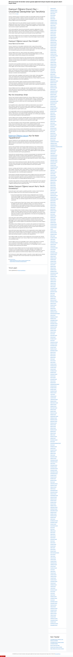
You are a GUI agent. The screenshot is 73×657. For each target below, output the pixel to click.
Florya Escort (53, 249)
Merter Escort (53, 428)
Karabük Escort (53, 321)
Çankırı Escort (53, 151)
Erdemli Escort (53, 215)
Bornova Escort (53, 128)
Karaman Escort (53, 326)
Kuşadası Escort (53, 391)
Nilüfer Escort (53, 453)
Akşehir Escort (53, 32)
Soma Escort (52, 549)
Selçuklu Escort (53, 512)
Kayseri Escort (53, 347)
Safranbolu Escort (54, 483)
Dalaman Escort (53, 180)
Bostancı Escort (53, 129)
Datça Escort (53, 182)
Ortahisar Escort (53, 466)
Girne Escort (52, 264)
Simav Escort (53, 535)
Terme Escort (53, 566)
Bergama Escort (53, 102)
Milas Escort (52, 434)
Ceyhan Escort (53, 165)
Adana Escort (53, 8)
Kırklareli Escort (53, 365)
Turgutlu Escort (53, 579)
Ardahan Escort (53, 54)
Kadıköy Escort (53, 310)
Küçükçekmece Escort (54, 384)
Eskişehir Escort (53, 234)
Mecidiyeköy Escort (54, 416)
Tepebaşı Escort (53, 564)
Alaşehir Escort (53, 37)
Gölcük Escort (53, 266)
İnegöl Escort (53, 298)
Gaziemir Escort (53, 254)
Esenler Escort (53, 230)
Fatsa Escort (52, 241)
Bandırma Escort (53, 87)
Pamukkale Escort (54, 473)
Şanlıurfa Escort (53, 497)
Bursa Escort (52, 139)
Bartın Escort (53, 89)
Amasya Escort (53, 45)
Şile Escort (52, 529)
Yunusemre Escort (54, 620)
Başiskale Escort (53, 92)
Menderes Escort (53, 419)
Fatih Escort (52, 239)
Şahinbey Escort (53, 485)
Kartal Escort (53, 337)
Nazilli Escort (53, 448)
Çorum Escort (53, 175)
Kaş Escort (52, 340)
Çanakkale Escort (53, 145)
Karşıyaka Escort (53, 335)
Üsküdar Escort (53, 596)
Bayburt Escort (53, 97)
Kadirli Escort (53, 308)
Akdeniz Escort (53, 27)
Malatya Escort (53, 404)
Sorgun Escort (53, 551)
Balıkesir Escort (53, 86)
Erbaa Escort (53, 212)
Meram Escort (53, 424)
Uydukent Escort (53, 598)
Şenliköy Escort (53, 514)
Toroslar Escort (53, 574)
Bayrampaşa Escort (54, 101)
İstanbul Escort (53, 305)
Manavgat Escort (53, 407)
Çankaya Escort (53, 150)
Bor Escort (52, 126)
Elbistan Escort (53, 210)
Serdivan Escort (53, 515)
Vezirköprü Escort (53, 601)
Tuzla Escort (52, 588)
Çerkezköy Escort (53, 161)
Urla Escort (52, 593)
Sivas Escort (52, 542)
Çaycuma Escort (53, 156)
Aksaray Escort (53, 30)
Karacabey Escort (53, 323)
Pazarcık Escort (53, 476)
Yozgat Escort (53, 616)
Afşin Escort (52, 13)
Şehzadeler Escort (54, 510)
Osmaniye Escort (53, 470)
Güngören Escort (53, 276)
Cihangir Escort (53, 171)
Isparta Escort (53, 303)
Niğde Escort (53, 451)
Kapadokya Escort (54, 316)
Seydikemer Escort (54, 520)
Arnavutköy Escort (54, 55)
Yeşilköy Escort (53, 611)
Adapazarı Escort (53, 10)
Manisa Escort (53, 409)
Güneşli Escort (53, 274)
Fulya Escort (52, 251)
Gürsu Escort (53, 278)
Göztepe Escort (53, 271)
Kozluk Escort (53, 382)
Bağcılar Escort (53, 75)
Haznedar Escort (53, 288)
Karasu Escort (53, 328)
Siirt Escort (52, 527)
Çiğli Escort (52, 170)
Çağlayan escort (53, 143)
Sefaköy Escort (53, 505)
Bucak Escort (53, 133)
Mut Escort (52, 444)
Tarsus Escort (53, 557)
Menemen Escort (53, 421)
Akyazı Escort (53, 33)
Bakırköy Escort (53, 82)
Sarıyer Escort (53, 503)
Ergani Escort (53, 220)
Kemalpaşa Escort (54, 350)
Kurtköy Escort (53, 389)
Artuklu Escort (53, 59)
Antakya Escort (53, 50)
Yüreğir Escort (53, 621)
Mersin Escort (53, 426)
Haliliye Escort (53, 281)
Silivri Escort (52, 532)
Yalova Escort (53, 606)
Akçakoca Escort (53, 23)
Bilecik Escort (53, 114)
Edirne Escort (53, 203)
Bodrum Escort (53, 121)
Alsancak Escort (53, 40)
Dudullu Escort (53, 197)
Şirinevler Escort (53, 539)
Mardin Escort (53, 411)
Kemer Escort (53, 352)
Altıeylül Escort (53, 42)
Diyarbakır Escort (53, 192)
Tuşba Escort (53, 586)
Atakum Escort (53, 64)
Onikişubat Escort (53, 461)
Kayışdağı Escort (53, 345)
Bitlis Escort (52, 119)
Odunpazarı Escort (54, 460)
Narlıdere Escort (53, 446)
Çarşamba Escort (53, 155)
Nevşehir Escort (53, 449)
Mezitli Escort (53, 431)
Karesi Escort (53, 332)
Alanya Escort (53, 35)
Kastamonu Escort (54, 342)
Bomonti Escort (53, 124)
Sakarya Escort (53, 487)
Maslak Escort (53, 414)
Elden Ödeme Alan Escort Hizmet (57, 648)
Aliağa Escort (53, 38)
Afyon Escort (53, 15)
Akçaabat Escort (53, 20)
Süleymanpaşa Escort (54, 552)
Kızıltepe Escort (53, 370)
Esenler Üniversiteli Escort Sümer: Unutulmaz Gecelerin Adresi (20, 260)
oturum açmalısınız (21, 270)
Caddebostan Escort (54, 141)
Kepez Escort (53, 353)
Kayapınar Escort (53, 343)
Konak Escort (53, 375)
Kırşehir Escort (53, 367)
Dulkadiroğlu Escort (54, 198)
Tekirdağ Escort (53, 562)
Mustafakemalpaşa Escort (55, 443)
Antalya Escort (53, 52)
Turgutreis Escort (53, 581)
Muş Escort (52, 441)
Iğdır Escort (52, 293)
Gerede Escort (53, 261)
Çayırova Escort (53, 158)
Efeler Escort (52, 207)
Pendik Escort (53, 478)
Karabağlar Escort (54, 320)
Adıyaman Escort (53, 11)
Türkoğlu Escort (53, 584)
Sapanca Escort (53, 498)
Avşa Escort (52, 69)
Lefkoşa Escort (53, 396)
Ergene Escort (53, 222)
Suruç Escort (52, 554)
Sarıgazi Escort (53, 502)
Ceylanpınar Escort (54, 166)
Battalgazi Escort (53, 96)
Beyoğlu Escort (53, 109)
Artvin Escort (53, 60)
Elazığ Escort (53, 209)
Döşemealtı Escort (54, 195)
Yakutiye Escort (53, 605)
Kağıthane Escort (53, 311)
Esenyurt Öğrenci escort (18, 136)
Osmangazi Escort (54, 468)
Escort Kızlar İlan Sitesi (54, 645)
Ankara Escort (53, 48)
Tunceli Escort (53, 578)
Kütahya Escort (53, 392)
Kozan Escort (53, 380)
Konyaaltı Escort (53, 379)
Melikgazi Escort (53, 417)
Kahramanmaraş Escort (55, 313)
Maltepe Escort (53, 406)
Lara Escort (52, 394)
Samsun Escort (53, 493)
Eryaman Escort (53, 224)
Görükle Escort (53, 269)
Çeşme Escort (53, 163)
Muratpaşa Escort (53, 439)
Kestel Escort (53, 357)
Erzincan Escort (53, 225)
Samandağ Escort (54, 490)
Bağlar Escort (53, 79)
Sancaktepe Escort (54, 495)
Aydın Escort (52, 70)
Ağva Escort (52, 18)
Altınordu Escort (53, 43)
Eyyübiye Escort (53, 237)
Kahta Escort (53, 315)
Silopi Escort (52, 534)
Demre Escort (53, 185)
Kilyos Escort (53, 360)
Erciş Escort (52, 214)
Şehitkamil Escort (53, 508)
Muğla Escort (53, 438)
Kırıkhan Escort (53, 364)
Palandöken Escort (54, 471)
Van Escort (52, 599)
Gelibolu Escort (53, 257)
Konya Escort (53, 377)
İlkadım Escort (53, 296)
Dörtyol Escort (53, 193)
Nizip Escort (52, 455)
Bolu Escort (52, 123)
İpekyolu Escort (53, 300)
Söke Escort (52, 547)
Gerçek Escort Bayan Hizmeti (56, 647)
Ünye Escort (52, 591)
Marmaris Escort (53, 412)
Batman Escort (53, 94)
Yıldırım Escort (53, 615)
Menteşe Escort (53, 423)
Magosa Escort (53, 401)
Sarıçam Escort (53, 500)
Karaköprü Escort (53, 325)
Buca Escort (52, 131)
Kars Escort (52, 333)
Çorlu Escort (52, 173)
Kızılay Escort (53, 369)
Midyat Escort (53, 433)
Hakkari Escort (53, 279)
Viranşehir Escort (53, 603)
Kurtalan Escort (53, 387)
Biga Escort (52, 112)
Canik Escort (52, 148)
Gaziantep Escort (53, 252)
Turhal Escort (53, 583)
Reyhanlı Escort (53, 480)
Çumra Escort (53, 178)
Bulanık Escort (53, 136)
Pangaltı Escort (53, 475)
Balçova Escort (53, 84)
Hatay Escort (53, 286)
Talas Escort (52, 556)
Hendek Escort (53, 289)
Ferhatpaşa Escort (54, 242)
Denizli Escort (53, 187)
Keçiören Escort (53, 348)
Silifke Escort (53, 530)
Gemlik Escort (53, 259)
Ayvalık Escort (53, 72)
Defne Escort (53, 183)
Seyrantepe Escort (54, 525)
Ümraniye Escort (53, 589)
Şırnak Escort (53, 546)
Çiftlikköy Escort (53, 168)
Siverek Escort (53, 544)
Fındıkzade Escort (54, 247)
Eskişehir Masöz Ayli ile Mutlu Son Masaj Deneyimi (18, 261)
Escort (51, 229)
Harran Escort (53, 284)
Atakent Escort (53, 62)
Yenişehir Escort (53, 610)
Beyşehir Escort (53, 111)
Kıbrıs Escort (52, 362)
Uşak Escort (52, 594)
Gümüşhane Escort (54, 273)
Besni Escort (52, 104)
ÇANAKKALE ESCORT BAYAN (56, 146)
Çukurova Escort (53, 177)
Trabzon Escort (53, 576)
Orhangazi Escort (53, 465)
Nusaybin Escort (53, 456)
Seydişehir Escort (53, 522)
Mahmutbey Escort (54, 402)
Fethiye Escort (53, 244)
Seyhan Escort (53, 524)
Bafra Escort (52, 74)
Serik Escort (52, 519)
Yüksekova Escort (53, 618)
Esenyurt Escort (12, 259)
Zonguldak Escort (53, 625)
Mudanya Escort (53, 436)
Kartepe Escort (53, 338)
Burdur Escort (53, 138)
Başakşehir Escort (54, 91)
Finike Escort (53, 246)
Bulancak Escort (53, 134)
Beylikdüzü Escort (54, 107)
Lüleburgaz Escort (54, 399)
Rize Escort (52, 482)
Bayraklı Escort (53, 99)
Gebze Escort (53, 256)
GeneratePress (57, 653)
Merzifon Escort (53, 429)
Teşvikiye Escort (53, 567)
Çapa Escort (52, 153)
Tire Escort (52, 569)
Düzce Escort (53, 200)
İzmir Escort (52, 306)
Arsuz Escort (52, 57)
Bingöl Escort (53, 116)
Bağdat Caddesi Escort (55, 77)
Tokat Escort (52, 571)
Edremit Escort (53, 205)
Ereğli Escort (52, 217)
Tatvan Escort (53, 559)
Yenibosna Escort (53, 608)
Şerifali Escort (53, 517)
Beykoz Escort (53, 106)
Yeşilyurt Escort (53, 613)
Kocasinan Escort (53, 374)
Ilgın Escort (52, 294)
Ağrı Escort (52, 16)
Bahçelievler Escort (54, 80)
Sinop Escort (52, 537)
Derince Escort (53, 188)
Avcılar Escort (53, 67)
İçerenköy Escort (53, 291)
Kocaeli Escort (53, 372)
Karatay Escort (53, 330)
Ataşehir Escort (53, 65)
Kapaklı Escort (53, 318)
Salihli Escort (53, 488)
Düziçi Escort (53, 202)
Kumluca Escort (53, 385)
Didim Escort (52, 190)
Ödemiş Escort (53, 458)
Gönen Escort (53, 268)
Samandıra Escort (54, 492)
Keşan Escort (53, 355)
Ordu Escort (52, 463)
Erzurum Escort (53, 227)
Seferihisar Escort (53, 507)
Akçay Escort (53, 25)
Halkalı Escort (53, 283)
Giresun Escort (53, 262)
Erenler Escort (53, 219)
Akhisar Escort (53, 28)
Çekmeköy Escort (53, 160)
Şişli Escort (52, 540)
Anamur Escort (53, 47)
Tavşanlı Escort (53, 561)
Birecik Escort (53, 118)
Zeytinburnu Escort (54, 623)
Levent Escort (53, 397)
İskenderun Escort (54, 301)
